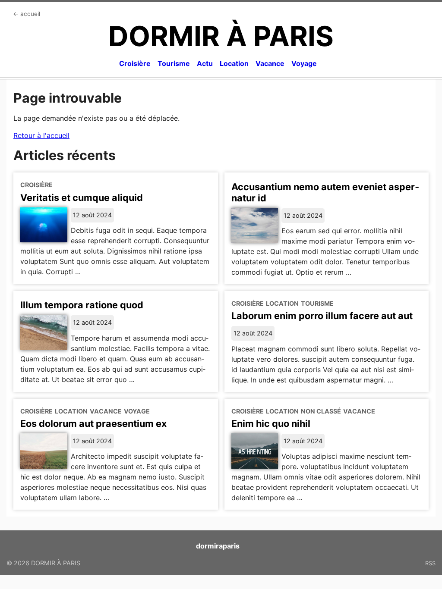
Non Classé (321, 411)
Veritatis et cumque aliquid (81, 197)
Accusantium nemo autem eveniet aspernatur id (325, 192)
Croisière (135, 63)
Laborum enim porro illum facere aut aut (322, 315)
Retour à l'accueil (41, 135)
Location (234, 63)
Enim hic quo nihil (270, 423)
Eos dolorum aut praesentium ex (93, 423)
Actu (205, 63)
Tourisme (174, 63)
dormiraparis (218, 546)
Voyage (304, 63)
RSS (430, 563)
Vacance (270, 63)
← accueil (26, 13)
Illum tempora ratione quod (81, 304)
